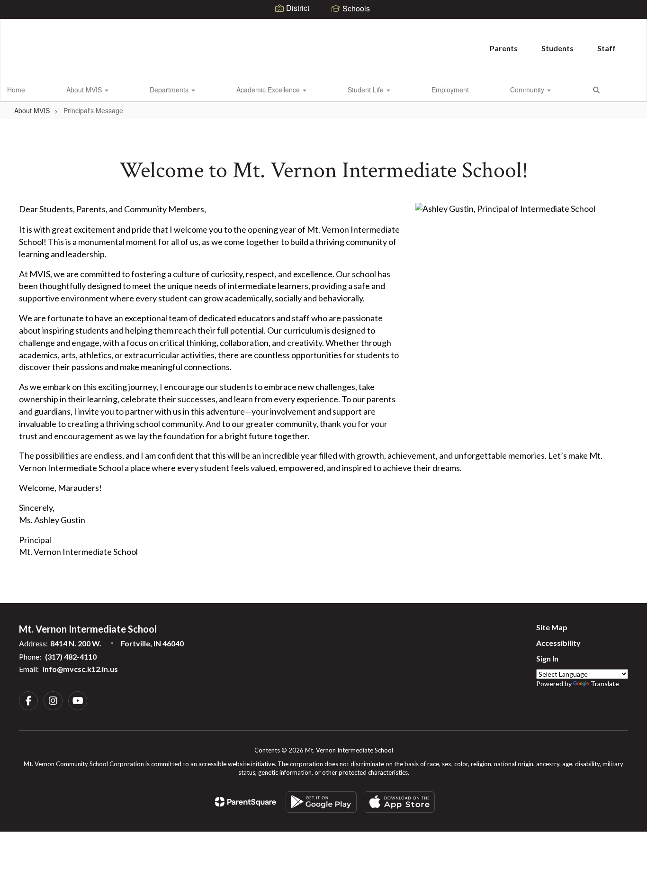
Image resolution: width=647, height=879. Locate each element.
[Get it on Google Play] (321, 802)
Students (557, 48)
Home (16, 89)
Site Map (551, 627)
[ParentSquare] (246, 802)
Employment (450, 89)
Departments (170, 89)
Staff (606, 48)
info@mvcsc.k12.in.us (80, 668)
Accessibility (558, 642)
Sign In (547, 658)
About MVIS (85, 89)
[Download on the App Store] (399, 802)
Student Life (367, 89)
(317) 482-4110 (71, 656)
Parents (504, 48)
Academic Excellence (269, 89)
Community (528, 89)
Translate (605, 684)
